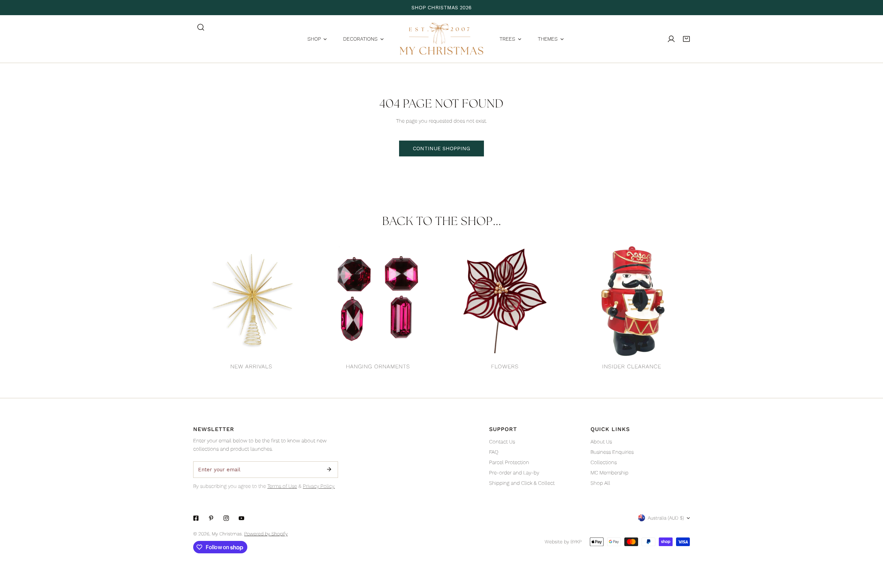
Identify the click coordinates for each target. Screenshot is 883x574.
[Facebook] (196, 518)
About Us (601, 442)
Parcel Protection (509, 462)
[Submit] (329, 469)
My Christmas (227, 533)
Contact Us (502, 442)
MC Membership (609, 473)
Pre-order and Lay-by (514, 473)
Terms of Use (282, 486)
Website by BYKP (563, 541)
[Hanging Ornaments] (378, 301)
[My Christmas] (441, 39)
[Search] (200, 27)
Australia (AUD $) (666, 518)
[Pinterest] (211, 518)
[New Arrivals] (251, 301)
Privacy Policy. (319, 486)
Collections (604, 462)
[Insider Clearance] (632, 301)
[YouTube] (241, 518)
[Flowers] (505, 301)
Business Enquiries (612, 452)
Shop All (600, 483)
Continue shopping (441, 148)
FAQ (493, 452)
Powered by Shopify (266, 533)
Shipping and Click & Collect (522, 483)
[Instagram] (226, 518)
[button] (686, 39)
